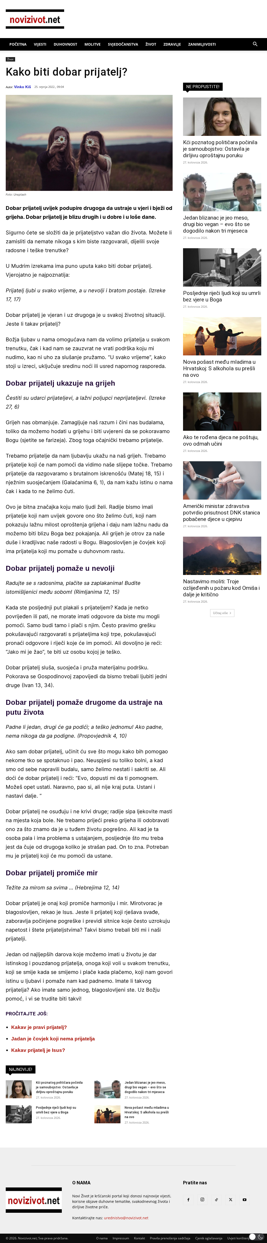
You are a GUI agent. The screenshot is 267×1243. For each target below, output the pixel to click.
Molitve (92, 44)
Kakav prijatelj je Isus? (38, 1050)
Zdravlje (172, 44)
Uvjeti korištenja (239, 1238)
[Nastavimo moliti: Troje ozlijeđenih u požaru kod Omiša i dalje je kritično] (222, 556)
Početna (18, 44)
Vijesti (40, 44)
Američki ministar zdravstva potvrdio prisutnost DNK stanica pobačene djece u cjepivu (221, 512)
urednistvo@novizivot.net (126, 1217)
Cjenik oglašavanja (208, 1238)
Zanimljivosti (202, 44)
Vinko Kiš (22, 87)
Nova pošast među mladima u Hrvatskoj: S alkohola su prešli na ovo (147, 1112)
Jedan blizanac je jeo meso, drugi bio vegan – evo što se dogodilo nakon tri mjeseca (145, 1087)
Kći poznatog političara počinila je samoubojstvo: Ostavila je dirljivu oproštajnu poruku (59, 1087)
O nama (102, 1238)
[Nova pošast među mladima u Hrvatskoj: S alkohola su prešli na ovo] (107, 1114)
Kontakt (139, 1238)
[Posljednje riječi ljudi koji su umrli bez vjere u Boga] (19, 1114)
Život (150, 44)
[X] (230, 1200)
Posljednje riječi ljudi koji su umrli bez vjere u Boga (221, 296)
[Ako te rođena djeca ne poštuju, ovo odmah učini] (222, 411)
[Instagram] (202, 1200)
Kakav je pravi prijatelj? (39, 1027)
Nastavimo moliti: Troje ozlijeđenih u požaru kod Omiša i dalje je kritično (221, 588)
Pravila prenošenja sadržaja (170, 1238)
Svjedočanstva (123, 44)
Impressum (121, 1238)
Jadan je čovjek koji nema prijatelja (53, 1038)
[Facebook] (188, 1200)
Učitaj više (220, 613)
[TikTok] (216, 1200)
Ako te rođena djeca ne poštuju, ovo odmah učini (220, 440)
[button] (255, 44)
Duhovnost (65, 44)
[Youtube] (244, 1200)
